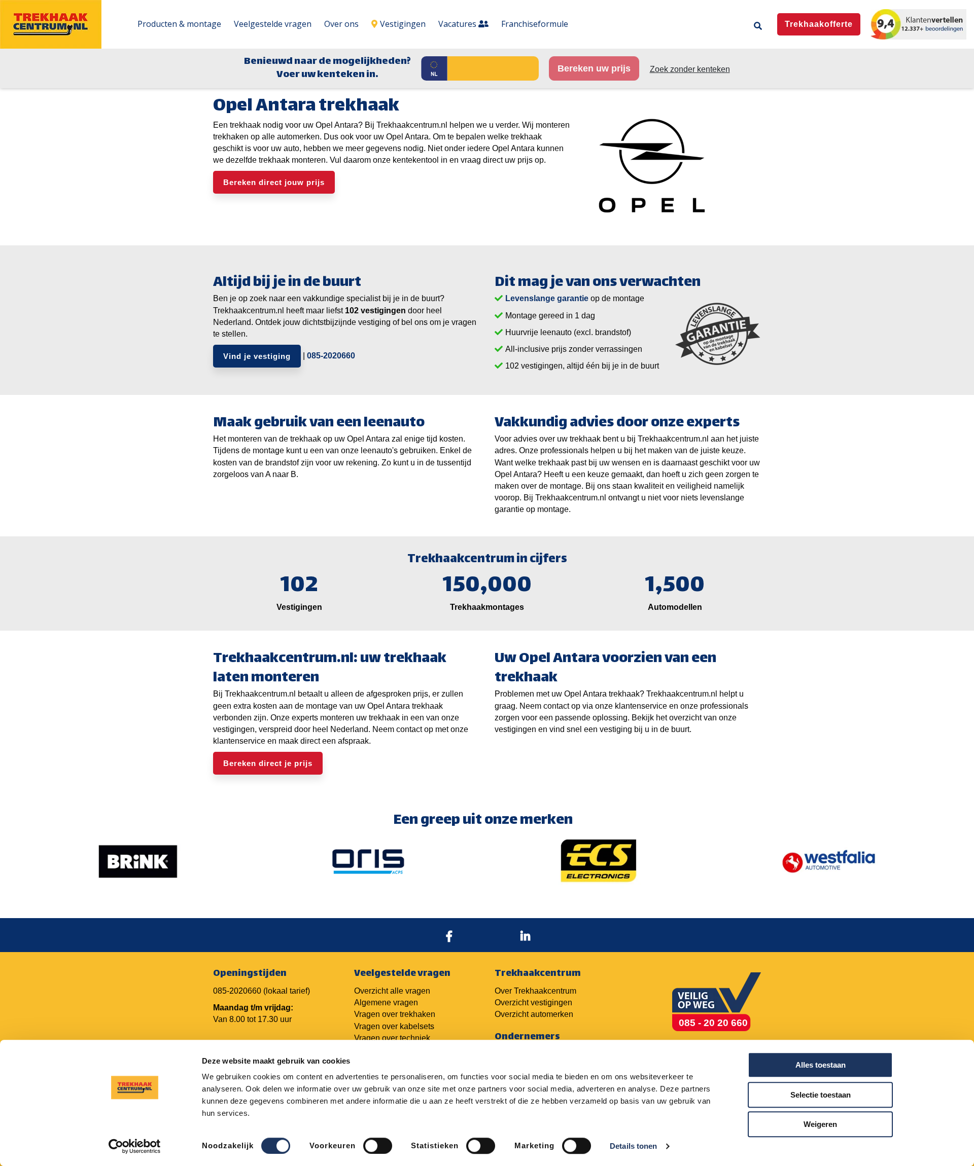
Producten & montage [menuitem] (179, 23)
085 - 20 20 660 (713, 1022)
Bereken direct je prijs (267, 763)
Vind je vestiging (257, 356)
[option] (138, 861)
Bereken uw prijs (594, 68)
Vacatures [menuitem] (458, 23)
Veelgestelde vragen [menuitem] (272, 23)
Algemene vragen (386, 1002)
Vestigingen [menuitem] (403, 23)
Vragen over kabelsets (394, 1026)
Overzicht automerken (534, 1014)
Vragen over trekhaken (394, 1014)
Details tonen (633, 1146)
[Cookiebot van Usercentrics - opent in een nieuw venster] (134, 1146)
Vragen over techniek (392, 1038)
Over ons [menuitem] (341, 23)
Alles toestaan (820, 1065)
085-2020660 (331, 355)
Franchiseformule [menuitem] (534, 23)
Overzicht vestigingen (533, 1002)
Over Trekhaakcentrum (535, 991)
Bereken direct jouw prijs (274, 182)
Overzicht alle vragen (392, 991)
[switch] (377, 1146)
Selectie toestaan (820, 1094)
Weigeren (820, 1124)
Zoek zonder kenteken (690, 69)
